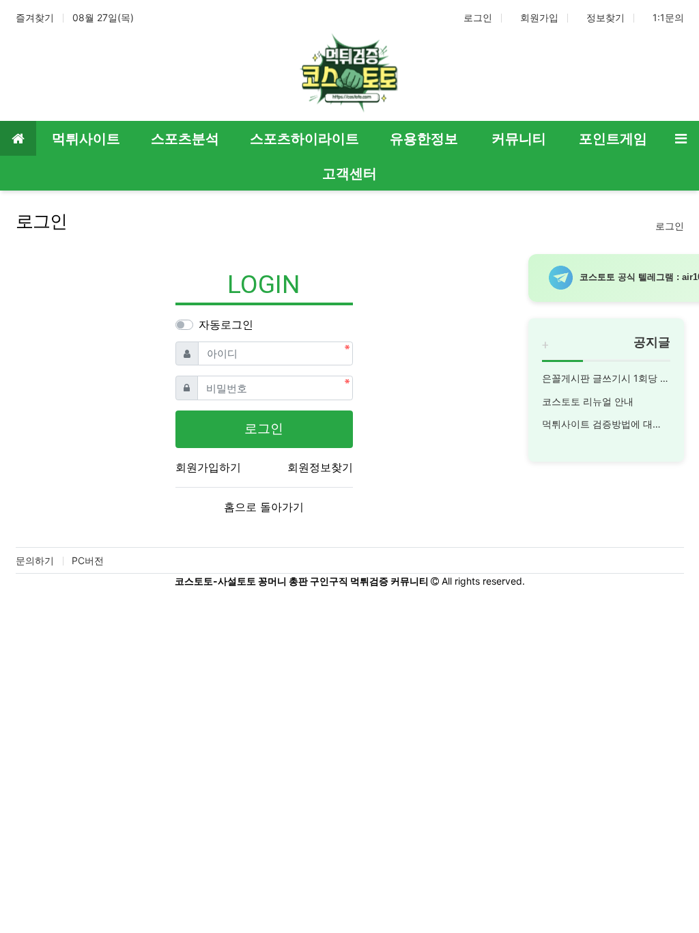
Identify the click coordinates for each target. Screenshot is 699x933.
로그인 (477, 17)
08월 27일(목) (103, 17)
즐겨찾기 (35, 17)
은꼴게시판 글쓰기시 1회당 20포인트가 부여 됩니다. (606, 378)
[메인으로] (18, 138)
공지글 (651, 342)
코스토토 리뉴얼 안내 (587, 401)
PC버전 (88, 560)
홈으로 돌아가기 (264, 507)
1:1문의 (668, 17)
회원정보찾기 (320, 467)
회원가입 (539, 17)
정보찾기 (605, 17)
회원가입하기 (208, 467)
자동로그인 (226, 324)
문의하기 (35, 560)
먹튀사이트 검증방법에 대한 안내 (606, 424)
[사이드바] (681, 138)
